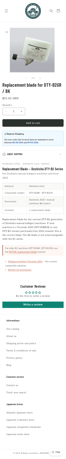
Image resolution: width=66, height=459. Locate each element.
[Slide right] (40, 78)
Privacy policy (14, 358)
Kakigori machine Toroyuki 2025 (25, 261)
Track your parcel (16, 392)
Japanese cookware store (20, 420)
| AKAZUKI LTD (46, 453)
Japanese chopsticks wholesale (23, 427)
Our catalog (12, 329)
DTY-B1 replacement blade (23, 252)
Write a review (33, 304)
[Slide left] (25, 78)
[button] (6, 10)
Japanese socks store (17, 434)
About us (11, 336)
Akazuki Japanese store (19, 412)
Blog (8, 365)
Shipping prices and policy (21, 343)
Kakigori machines (29, 453)
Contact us (12, 385)
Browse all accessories (19, 270)
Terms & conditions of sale (21, 350)
